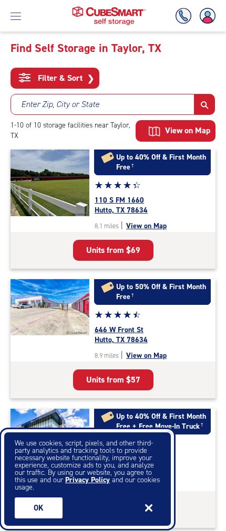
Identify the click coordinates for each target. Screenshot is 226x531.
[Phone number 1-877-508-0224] (186, 16)
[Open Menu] (16, 15)
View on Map (146, 226)
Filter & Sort (65, 78)
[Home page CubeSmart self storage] (109, 9)
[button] (204, 104)
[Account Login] (205, 16)
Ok (39, 508)
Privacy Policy (87, 480)
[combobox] (102, 104)
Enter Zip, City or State (60, 104)
